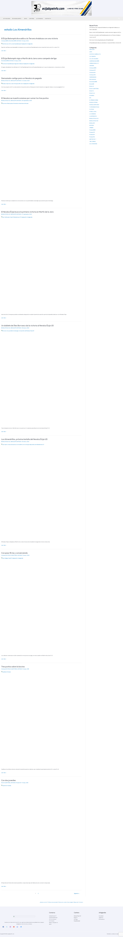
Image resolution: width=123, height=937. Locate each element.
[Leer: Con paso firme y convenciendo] (41, 605)
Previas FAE (92, 137)
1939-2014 (91, 49)
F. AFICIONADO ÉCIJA (94, 107)
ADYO (25, 18)
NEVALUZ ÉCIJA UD (93, 120)
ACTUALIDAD (6, 18)
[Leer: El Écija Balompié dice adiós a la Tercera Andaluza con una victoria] (16, 43)
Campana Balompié (53, 917)
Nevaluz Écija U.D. (77, 916)
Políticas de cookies (62, 902)
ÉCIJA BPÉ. (91, 84)
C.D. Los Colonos (52, 919)
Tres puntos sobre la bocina (13, 666)
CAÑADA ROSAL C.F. (94, 63)
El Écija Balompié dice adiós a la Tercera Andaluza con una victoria (29, 38)
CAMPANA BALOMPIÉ (94, 61)
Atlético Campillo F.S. (53, 922)
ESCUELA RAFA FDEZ (94, 104)
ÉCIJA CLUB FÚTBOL (12, 555)
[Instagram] (10, 927)
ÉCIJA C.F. (91, 86)
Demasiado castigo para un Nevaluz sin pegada (21, 78)
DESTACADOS (92, 79)
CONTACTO (48, 18)
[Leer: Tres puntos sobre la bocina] (41, 718)
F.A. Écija (75, 919)
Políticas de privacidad (53, 902)
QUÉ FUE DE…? (92, 139)
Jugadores (101, 917)
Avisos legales (70, 902)
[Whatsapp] (17, 927)
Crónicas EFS (92, 72)
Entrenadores (101, 919)
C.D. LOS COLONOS (93, 58)
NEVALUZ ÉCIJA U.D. (5, 80)
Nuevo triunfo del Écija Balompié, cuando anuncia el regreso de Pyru (105, 32)
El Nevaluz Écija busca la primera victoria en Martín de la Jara (27, 212)
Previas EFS (92, 134)
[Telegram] (21, 927)
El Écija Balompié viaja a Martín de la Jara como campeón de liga (29, 58)
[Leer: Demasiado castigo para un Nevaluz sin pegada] (17, 83)
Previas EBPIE (92, 130)
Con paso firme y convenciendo (14, 553)
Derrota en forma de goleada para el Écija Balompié (101, 40)
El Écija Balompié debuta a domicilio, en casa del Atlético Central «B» (105, 42)
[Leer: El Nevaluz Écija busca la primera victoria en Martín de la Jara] (41, 264)
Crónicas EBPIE (4, 41)
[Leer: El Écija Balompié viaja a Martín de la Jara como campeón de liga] (17, 63)
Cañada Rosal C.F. (53, 916)
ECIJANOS (91, 95)
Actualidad (101, 916)
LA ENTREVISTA (93, 116)
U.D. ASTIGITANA (93, 143)
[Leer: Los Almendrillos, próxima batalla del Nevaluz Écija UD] (41, 491)
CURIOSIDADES (92, 77)
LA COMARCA (39, 18)
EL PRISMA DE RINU (93, 100)
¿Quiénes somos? (43, 902)
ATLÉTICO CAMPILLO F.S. (95, 54)
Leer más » (3, 51)
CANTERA (31, 18)
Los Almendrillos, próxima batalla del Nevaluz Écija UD (24, 439)
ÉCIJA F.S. (91, 91)
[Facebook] (3, 927)
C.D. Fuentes (51, 920)
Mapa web (76, 902)
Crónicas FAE (92, 74)
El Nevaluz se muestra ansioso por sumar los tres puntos (25, 98)
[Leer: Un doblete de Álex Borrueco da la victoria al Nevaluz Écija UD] (41, 377)
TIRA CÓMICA (92, 141)
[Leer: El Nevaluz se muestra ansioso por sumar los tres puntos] (41, 150)
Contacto (81, 902)
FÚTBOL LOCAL (92, 111)
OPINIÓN (91, 127)
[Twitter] (6, 927)
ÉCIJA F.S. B (92, 93)
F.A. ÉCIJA (91, 109)
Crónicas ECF (4, 555)
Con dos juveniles (8, 780)
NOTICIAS (19, 41)
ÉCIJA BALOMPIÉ (16, 18)
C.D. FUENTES (92, 56)
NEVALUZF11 (13, 80)
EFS (90, 97)
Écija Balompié (77, 920)
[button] (21, 18)
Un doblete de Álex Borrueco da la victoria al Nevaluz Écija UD (27, 325)
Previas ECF (18, 782)
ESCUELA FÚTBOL (93, 102)
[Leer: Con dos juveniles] (41, 832)
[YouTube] (14, 927)
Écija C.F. (76, 917)
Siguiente (77, 893)
